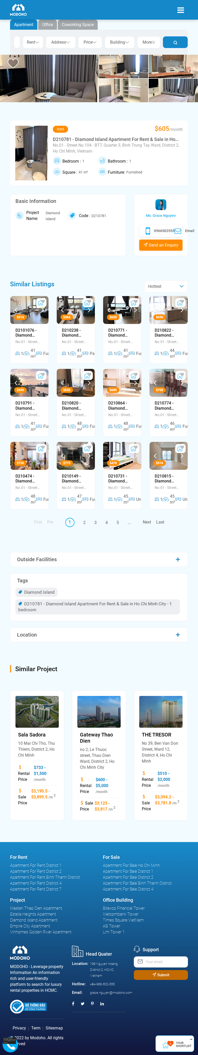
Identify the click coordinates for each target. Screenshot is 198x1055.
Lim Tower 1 (114, 932)
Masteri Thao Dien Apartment (36, 908)
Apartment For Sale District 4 (128, 889)
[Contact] (9, 1040)
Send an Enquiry (163, 245)
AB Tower (111, 926)
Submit (162, 975)
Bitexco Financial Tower (124, 908)
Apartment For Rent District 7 (36, 889)
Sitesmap (54, 1028)
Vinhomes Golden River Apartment (40, 932)
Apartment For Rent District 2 (36, 871)
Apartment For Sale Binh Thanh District (137, 883)
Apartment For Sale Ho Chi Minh (131, 865)
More (147, 42)
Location (27, 635)
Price (88, 42)
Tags (22, 580)
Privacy (19, 1028)
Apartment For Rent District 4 (36, 883)
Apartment (23, 24)
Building (117, 42)
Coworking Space (78, 24)
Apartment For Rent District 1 (36, 865)
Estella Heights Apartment (33, 914)
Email (189, 231)
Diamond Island (39, 592)
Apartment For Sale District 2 (128, 877)
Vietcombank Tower (120, 914)
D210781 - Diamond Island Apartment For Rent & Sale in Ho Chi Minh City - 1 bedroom (95, 606)
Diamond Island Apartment (33, 920)
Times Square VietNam (123, 920)
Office (47, 24)
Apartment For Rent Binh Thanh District (45, 877)
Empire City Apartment (30, 926)
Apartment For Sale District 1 (128, 871)
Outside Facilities (37, 559)
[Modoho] (18, 10)
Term (35, 1028)
